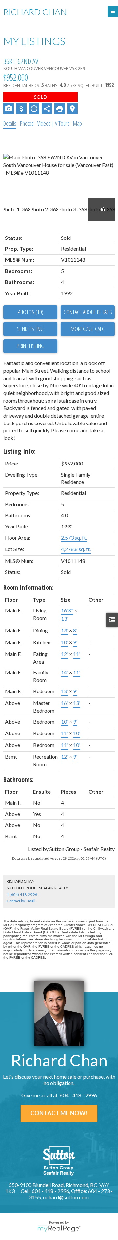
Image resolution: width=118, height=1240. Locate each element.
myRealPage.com (59, 1228)
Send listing (30, 329)
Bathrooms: (18, 779)
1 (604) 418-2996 (22, 894)
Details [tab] (9, 123)
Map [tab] (77, 123)
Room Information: (28, 587)
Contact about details (88, 312)
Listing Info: (19, 451)
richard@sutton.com (66, 1197)
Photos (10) (30, 312)
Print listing (30, 346)
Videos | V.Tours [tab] (53, 123)
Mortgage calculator (88, 329)
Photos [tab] (27, 123)
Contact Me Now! (59, 1113)
